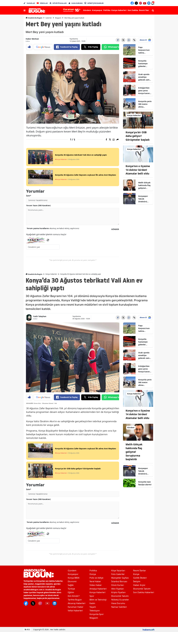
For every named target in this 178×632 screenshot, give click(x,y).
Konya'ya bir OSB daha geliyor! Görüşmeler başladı (138, 136)
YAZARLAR (31, 3)
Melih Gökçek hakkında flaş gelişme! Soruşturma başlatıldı (144, 185)
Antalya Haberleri (98, 588)
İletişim (136, 581)
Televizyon (95, 610)
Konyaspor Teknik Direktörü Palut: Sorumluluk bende (143, 199)
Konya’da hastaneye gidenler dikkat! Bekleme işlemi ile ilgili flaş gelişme (144, 64)
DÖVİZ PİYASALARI (60, 3)
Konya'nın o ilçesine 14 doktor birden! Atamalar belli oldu (138, 169)
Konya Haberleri (51, 274)
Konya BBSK (73, 577)
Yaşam (93, 606)
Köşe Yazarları (118, 570)
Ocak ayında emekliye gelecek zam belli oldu (143, 77)
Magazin (58, 18)
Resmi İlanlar (139, 570)
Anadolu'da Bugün (35, 18)
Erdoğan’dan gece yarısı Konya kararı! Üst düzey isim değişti (145, 91)
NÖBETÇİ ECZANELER (95, 3)
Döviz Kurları (117, 585)
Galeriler (48, 18)
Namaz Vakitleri (119, 606)
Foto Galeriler (118, 574)
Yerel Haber (95, 581)
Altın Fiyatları (117, 588)
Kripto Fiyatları (118, 592)
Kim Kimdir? (73, 596)
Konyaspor (73, 574)
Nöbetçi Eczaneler (120, 599)
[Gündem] (138, 432)
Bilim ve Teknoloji (98, 599)
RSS (28, 629)
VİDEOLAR (44, 3)
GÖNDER (115, 229)
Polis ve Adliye (96, 577)
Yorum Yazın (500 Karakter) (38, 205)
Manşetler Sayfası (120, 577)
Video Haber (96, 585)
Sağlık (71, 585)
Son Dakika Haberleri (143, 592)
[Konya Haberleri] (138, 119)
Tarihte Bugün (75, 599)
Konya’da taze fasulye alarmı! (144, 483)
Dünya (93, 574)
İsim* (28, 195)
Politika (93, 570)
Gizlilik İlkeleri (140, 577)
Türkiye (71, 588)
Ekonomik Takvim (120, 596)
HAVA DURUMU (77, 3)
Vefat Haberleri (75, 610)
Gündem (72, 570)
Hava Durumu (118, 603)
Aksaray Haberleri (76, 603)
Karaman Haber (75, 606)
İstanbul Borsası (119, 581)
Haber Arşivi (139, 585)
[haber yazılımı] (148, 629)
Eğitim (71, 592)
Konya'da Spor (97, 614)
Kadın (92, 603)
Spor (92, 596)
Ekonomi (72, 581)
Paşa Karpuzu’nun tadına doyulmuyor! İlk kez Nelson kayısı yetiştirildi (144, 50)
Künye (136, 574)
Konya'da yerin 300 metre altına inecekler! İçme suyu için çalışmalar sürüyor (145, 104)
